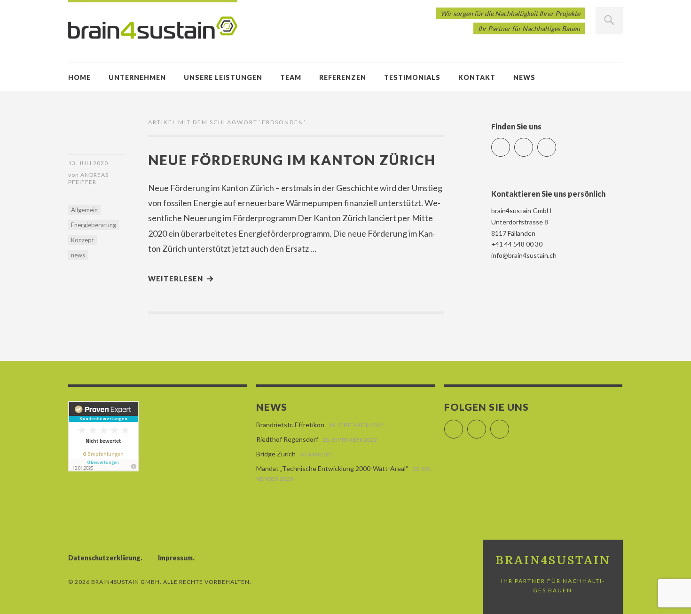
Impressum (175, 558)
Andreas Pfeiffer (88, 178)
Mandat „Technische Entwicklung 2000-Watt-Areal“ (332, 468)
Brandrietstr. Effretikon (290, 425)
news (78, 255)
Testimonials (412, 77)
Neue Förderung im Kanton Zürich (292, 160)
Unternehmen (137, 77)
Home (79, 77)
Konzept (82, 240)
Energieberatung (93, 225)
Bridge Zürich (276, 454)
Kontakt (476, 77)
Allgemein (84, 210)
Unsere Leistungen (223, 77)
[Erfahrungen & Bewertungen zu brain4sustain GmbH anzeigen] (103, 469)
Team (290, 77)
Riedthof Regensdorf (287, 439)
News (524, 77)
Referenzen (342, 77)
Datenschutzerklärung (104, 558)
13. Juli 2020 (88, 163)
